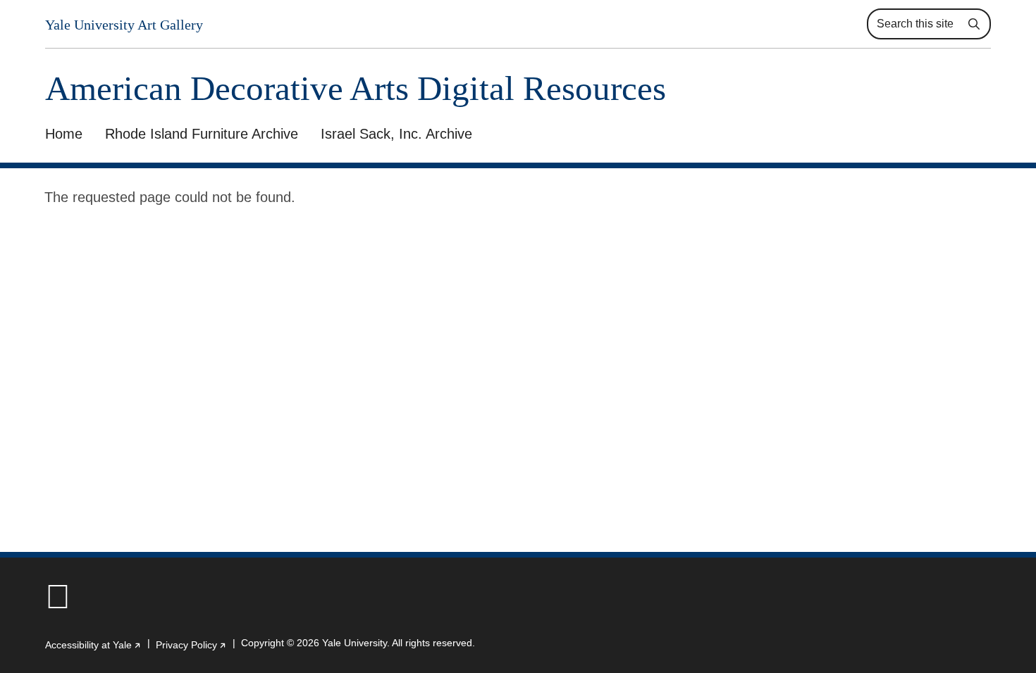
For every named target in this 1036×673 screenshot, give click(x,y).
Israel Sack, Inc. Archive (396, 133)
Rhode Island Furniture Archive (201, 133)
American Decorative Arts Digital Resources (355, 88)
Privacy (191, 644)
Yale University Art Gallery (124, 24)
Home (63, 133)
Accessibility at (93, 644)
